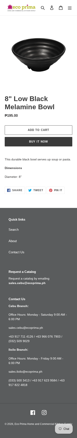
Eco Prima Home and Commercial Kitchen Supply (43, 424)
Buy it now (38, 141)
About (13, 241)
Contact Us (16, 252)
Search (14, 229)
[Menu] (69, 7)
